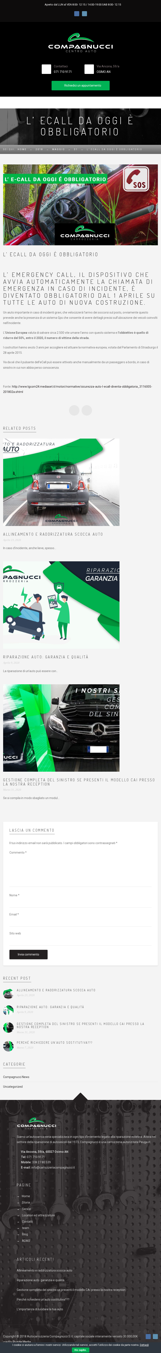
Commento (18, 852)
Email (14, 914)
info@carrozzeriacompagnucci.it (53, 1167)
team (25, 1228)
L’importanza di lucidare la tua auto (40, 1309)
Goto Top (80, 1100)
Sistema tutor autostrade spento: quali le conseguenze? (87, 410)
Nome (14, 895)
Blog (25, 1234)
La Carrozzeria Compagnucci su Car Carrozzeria (74, 410)
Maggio (58, 149)
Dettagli (144, 1345)
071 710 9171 (63, 71)
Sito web (15, 933)
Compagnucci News (16, 1077)
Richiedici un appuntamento (82, 85)
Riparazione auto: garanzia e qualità (46, 657)
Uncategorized (13, 1086)
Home (22, 149)
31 (76, 149)
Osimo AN (103, 71)
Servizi (26, 1209)
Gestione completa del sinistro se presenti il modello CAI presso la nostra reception (79, 782)
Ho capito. (80, 1350)
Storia (26, 1202)
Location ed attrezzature (38, 1215)
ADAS (26, 1240)
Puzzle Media (22, 1342)
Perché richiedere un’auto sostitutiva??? (55, 1042)
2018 (39, 149)
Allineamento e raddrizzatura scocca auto (53, 534)
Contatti (27, 1221)
